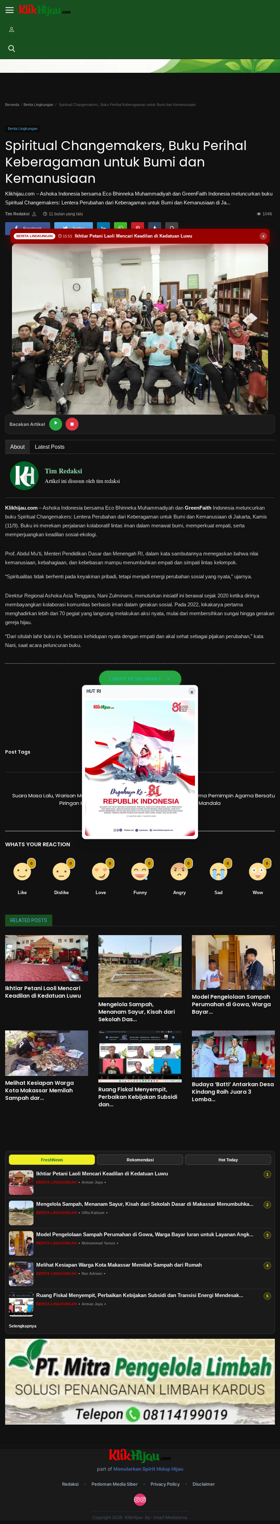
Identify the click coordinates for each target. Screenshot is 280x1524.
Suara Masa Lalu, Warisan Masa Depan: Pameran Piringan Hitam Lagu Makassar (73, 799)
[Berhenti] (72, 424)
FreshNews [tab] (52, 1160)
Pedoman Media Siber (115, 1484)
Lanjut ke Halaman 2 (135, 679)
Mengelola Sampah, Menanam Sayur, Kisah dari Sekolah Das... (136, 1012)
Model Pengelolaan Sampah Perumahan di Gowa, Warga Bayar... (231, 1004)
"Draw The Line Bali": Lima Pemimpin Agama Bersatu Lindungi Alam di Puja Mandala (210, 799)
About (17, 447)
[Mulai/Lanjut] (55, 424)
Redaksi (70, 1484)
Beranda (12, 105)
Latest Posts (50, 447)
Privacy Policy (165, 1484)
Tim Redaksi (17, 214)
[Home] (44, 10)
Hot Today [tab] (228, 1160)
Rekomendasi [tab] (140, 1160)
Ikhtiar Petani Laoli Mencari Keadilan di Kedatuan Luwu (43, 992)
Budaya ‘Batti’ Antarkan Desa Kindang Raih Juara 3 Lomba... (233, 1092)
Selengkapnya (23, 1326)
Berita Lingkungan (38, 105)
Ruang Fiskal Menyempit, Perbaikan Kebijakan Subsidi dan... (137, 1097)
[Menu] (9, 10)
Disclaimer (204, 1484)
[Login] (11, 29)
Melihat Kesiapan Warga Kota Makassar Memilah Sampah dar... (39, 1090)
